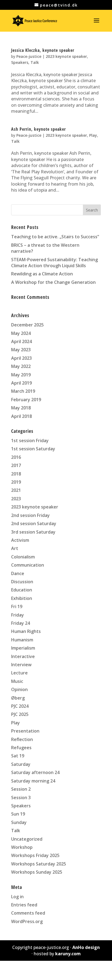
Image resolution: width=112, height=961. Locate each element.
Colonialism (23, 557)
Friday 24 (20, 623)
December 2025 (27, 325)
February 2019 (26, 400)
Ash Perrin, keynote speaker (38, 129)
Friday (17, 615)
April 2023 (21, 358)
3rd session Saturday (33, 532)
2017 (16, 465)
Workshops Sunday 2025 (36, 872)
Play (93, 135)
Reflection (22, 739)
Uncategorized (26, 839)
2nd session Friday (30, 515)
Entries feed (24, 905)
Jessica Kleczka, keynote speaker (42, 50)
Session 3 (21, 798)
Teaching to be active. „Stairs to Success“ (55, 237)
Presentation (25, 731)
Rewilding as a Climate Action (42, 274)
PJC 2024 (20, 706)
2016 (16, 457)
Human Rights (26, 631)
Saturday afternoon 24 (35, 772)
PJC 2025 (20, 714)
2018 (16, 474)
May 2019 (21, 375)
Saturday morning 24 (33, 781)
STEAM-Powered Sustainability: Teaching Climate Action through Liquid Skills (54, 263)
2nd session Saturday (33, 523)
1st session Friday (30, 441)
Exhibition (21, 598)
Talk (34, 62)
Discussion (22, 582)
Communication (27, 565)
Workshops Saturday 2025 (38, 864)
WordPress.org (27, 921)
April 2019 (21, 383)
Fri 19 (16, 606)
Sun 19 (18, 814)
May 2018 (21, 408)
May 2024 (21, 333)
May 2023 (21, 350)
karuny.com (68, 954)
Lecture (19, 673)
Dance (17, 573)
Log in (17, 897)
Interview (21, 665)
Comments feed (28, 913)
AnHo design (86, 947)
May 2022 (21, 366)
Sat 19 (17, 756)
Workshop (22, 847)
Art (14, 548)
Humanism (22, 640)
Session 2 (21, 789)
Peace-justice (28, 56)
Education (21, 590)
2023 (16, 499)
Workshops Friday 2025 (35, 855)
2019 (16, 482)
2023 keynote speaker (66, 56)
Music (17, 681)
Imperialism (23, 648)
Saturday (20, 764)
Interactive (23, 656)
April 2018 (21, 416)
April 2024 (21, 341)
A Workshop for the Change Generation (53, 282)
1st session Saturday (33, 449)
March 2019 (23, 391)
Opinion (19, 689)
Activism (20, 540)
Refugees (21, 748)
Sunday (19, 822)
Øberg (18, 698)
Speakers (19, 62)
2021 (16, 490)
